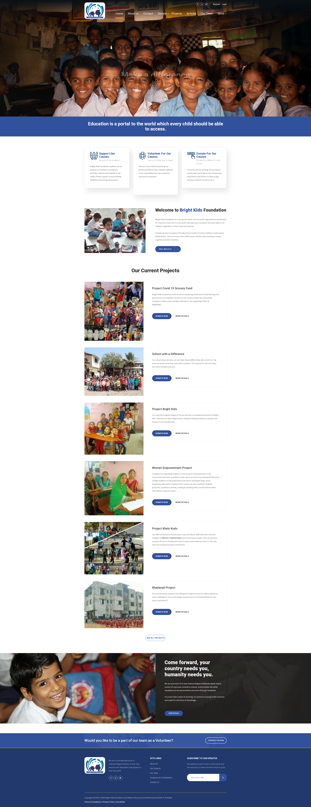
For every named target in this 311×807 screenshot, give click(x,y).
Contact (148, 13)
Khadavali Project (163, 587)
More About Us (165, 249)
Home (119, 13)
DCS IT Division (165, 798)
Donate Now (167, 80)
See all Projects (155, 638)
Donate (162, 13)
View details (173, 713)
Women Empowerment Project (172, 467)
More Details (182, 316)
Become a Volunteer (140, 80)
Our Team (207, 13)
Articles (191, 13)
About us (133, 13)
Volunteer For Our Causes (159, 155)
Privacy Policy (108, 802)
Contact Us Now (216, 740)
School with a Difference (168, 354)
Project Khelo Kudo (164, 528)
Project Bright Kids (164, 409)
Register (216, 4)
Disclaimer (120, 802)
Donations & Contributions (161, 778)
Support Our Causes (107, 155)
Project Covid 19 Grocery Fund (172, 288)
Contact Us (154, 782)
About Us (154, 764)
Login (224, 4)
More (221, 13)
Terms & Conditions (92, 802)
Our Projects (155, 768)
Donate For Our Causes (206, 155)
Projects (177, 13)
